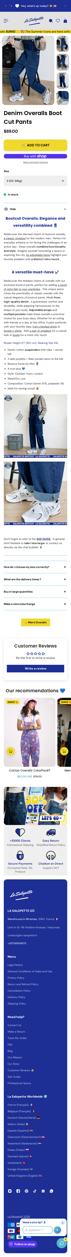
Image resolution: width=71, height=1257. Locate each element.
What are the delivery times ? (22, 579)
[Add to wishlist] (51, 702)
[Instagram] (10, 1191)
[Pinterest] (26, 1191)
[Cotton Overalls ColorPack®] (29, 732)
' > (10, 6)
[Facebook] (18, 1191)
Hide (13, 209)
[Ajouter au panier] (10, 751)
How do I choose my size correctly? (26, 567)
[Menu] (6, 21)
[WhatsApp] (51, 1191)
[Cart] (65, 21)
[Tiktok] (35, 1191)
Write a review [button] (35, 668)
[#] (35, 806)
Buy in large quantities (18, 591)
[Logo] (33, 20)
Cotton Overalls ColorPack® (29, 770)
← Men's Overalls (35, 622)
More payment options (35, 162)
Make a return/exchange (19, 604)
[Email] (43, 1191)
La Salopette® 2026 (19, 1216)
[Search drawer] (50, 21)
